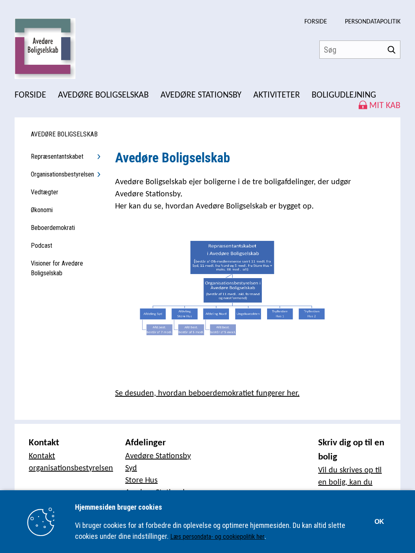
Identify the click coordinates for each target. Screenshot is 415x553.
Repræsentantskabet (57, 156)
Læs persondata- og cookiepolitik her (217, 536)
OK (379, 521)
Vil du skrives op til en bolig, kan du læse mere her (350, 482)
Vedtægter (44, 192)
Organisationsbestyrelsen (62, 174)
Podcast (41, 245)
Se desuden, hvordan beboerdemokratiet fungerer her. (207, 393)
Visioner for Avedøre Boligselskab (57, 268)
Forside (315, 22)
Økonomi (42, 210)
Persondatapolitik (372, 22)
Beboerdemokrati (53, 228)
